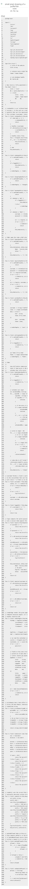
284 (3, 573)
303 (3, 610)
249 (3, 505)
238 (3, 483)
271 (3, 548)
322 (3, 648)
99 (2, 212)
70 (2, 155)
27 (2, 71)
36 (2, 89)
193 (3, 396)
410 (3, 820)
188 (3, 386)
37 (2, 91)
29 (2, 75)
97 (2, 208)
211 (2, 431)
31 (2, 79)
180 (3, 370)
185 (3, 380)
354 (3, 710)
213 (3, 435)
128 (3, 268)
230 (3, 468)
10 (2, 38)
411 (2, 821)
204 (3, 417)
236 (3, 480)
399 (3, 798)
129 (3, 270)
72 (2, 159)
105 (3, 223)
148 (3, 308)
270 (3, 546)
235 (3, 478)
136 (3, 284)
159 (3, 329)
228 (3, 464)
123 (3, 259)
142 (3, 296)
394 (3, 788)
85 (2, 184)
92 (2, 198)
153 (3, 317)
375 (3, 751)
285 (3, 575)
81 (2, 177)
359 (3, 720)
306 (3, 616)
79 (2, 173)
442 (3, 882)
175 (3, 360)
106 (3, 225)
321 (3, 646)
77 (2, 169)
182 (3, 374)
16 (2, 50)
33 (2, 83)
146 (3, 304)
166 (3, 343)
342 (3, 687)
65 (2, 145)
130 (3, 272)
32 (2, 81)
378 (3, 757)
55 (2, 126)
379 (3, 759)
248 (3, 503)
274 (3, 554)
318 (3, 640)
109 (3, 231)
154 (3, 319)
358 (3, 718)
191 (2, 392)
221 (3, 450)
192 (3, 394)
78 (2, 171)
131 (2, 274)
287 (3, 579)
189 (3, 388)
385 (3, 771)
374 (3, 749)
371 (3, 743)
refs (11, 11)
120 (3, 253)
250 (3, 507)
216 (3, 440)
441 (3, 880)
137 (3, 286)
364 (3, 730)
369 (3, 739)
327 (3, 657)
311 (2, 626)
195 (3, 399)
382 (3, 765)
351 (3, 704)
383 (3, 767)
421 (3, 841)
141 (2, 294)
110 (2, 233)
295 (3, 595)
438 (3, 874)
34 (2, 85)
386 (3, 773)
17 (2, 52)
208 (3, 425)
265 (3, 536)
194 (3, 397)
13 (2, 44)
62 (2, 139)
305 (3, 614)
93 (2, 200)
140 (3, 292)
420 (3, 839)
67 (2, 149)
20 (2, 57)
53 (2, 122)
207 (3, 423)
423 (3, 845)
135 (3, 282)
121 (2, 255)
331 (3, 665)
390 (3, 780)
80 (2, 175)
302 (3, 608)
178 (3, 366)
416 (3, 831)
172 (3, 354)
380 (3, 761)
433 (3, 864)
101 (2, 216)
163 (3, 337)
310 (3, 624)
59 (2, 134)
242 (3, 491)
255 (3, 517)
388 (3, 777)
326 (3, 655)
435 (3, 868)
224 (3, 456)
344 (3, 691)
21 (2, 59)
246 (3, 499)
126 (3, 265)
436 (3, 870)
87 (2, 188)
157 (3, 325)
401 (3, 802)
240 (3, 487)
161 (2, 333)
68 (2, 151)
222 (3, 452)
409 (3, 818)
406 (3, 812)
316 (3, 636)
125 (3, 263)
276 (3, 558)
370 (3, 741)
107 (3, 227)
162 (3, 335)
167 (3, 345)
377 (3, 755)
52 (2, 120)
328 (3, 659)
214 (3, 437)
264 (3, 534)
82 (2, 179)
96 (2, 206)
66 (2, 147)
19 (2, 55)
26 (2, 69)
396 (3, 792)
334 (3, 671)
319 (3, 642)
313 (3, 630)
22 (2, 61)
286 (3, 577)
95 (2, 204)
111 (2, 235)
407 (3, 814)
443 (3, 884)
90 (2, 194)
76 (2, 167)
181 (2, 372)
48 (2, 112)
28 (2, 73)
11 (2, 40)
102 (3, 218)
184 (3, 378)
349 (3, 700)
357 (3, 716)
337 (3, 677)
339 (3, 681)
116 (2, 245)
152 (3, 315)
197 (3, 403)
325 (3, 653)
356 (3, 714)
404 (3, 808)
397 (3, 794)
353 (3, 708)
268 (3, 542)
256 (3, 519)
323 (3, 650)
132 (3, 276)
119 (2, 251)
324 (3, 651)
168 (3, 347)
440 (3, 878)
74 (2, 163)
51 (2, 118)
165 (3, 341)
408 (3, 816)
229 (3, 466)
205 (3, 419)
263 (3, 532)
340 (3, 683)
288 (3, 581)
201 (3, 411)
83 (2, 180)
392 (3, 784)
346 (3, 694)
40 (2, 97)
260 (3, 526)
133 (3, 278)
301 (3, 607)
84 (2, 182)
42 (2, 100)
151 (2, 313)
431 (3, 861)
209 (3, 427)
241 (3, 489)
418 (3, 835)
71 (2, 157)
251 (3, 509)
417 (3, 833)
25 (2, 67)
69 (2, 153)
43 (2, 102)
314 (3, 632)
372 (3, 745)
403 (3, 806)
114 (2, 241)
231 (3, 470)
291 (3, 587)
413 (3, 825)
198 (3, 405)
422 (3, 843)
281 (3, 567)
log (17, 11)
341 (3, 685)
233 (3, 474)
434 (3, 866)
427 (3, 853)
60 (2, 136)
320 (3, 644)
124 (3, 261)
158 (3, 327)
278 (3, 562)
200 (3, 409)
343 (3, 689)
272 (3, 550)
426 (3, 851)
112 (2, 237)
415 (3, 829)
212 (3, 433)
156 (3, 323)
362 (3, 726)
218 (3, 444)
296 (3, 597)
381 (3, 763)
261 (3, 528)
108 (3, 229)
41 (2, 98)
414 (3, 827)
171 (2, 353)
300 (3, 605)
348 (3, 698)
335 (3, 673)
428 (3, 855)
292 (3, 589)
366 (3, 734)
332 (3, 667)
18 (2, 54)
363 (3, 728)
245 (3, 497)
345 (3, 693)
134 (3, 280)
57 (2, 130)
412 (3, 823)
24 (2, 65)
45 (2, 106)
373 (3, 747)
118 (2, 249)
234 (3, 476)
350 (3, 702)
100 (3, 214)
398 (3, 796)
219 (3, 446)
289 (3, 583)
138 (3, 288)
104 (3, 222)
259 (3, 524)
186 (3, 382)
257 (3, 521)
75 (2, 165)
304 (3, 612)
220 (3, 448)
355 (3, 712)
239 (3, 485)
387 (3, 775)
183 (3, 376)
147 (3, 306)
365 (3, 732)
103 (3, 220)
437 (3, 872)
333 (3, 669)
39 (2, 95)
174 (3, 358)
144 (3, 300)
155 (3, 321)
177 (3, 364)
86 (2, 186)
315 (3, 634)
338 (3, 679)
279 (3, 564)
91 (2, 196)
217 (3, 442)
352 (3, 706)
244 (3, 495)
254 (3, 515)
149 (3, 309)
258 (3, 522)
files (14, 11)
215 (3, 438)
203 (3, 415)
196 (3, 401)
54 (2, 124)
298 (3, 601)
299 (3, 603)
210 (3, 429)
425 (3, 849)
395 (3, 790)
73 (2, 161)
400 (3, 800)
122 (3, 257)
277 (3, 560)
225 (3, 458)
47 (2, 110)
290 (3, 585)
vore (14, 8)
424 (3, 847)
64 (2, 143)
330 (3, 663)
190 (3, 390)
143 (3, 298)
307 (3, 618)
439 (3, 876)
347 (3, 696)
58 (2, 132)
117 (2, 247)
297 (3, 599)
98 (2, 210)
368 (3, 737)
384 (3, 769)
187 (3, 384)
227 (3, 462)
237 (3, 481)
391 (3, 782)
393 (3, 786)
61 (2, 138)
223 (3, 454)
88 (2, 190)
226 (3, 460)
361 (3, 724)
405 (3, 810)
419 (3, 837)
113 (2, 239)
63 (2, 141)
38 (2, 93)
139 (3, 290)
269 (3, 544)
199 (3, 407)
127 (3, 266)
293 (3, 591)
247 (3, 501)
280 (3, 565)
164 (3, 339)
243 (3, 493)
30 (2, 77)
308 (3, 620)
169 (3, 349)
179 (3, 368)
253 (3, 513)
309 (3, 622)
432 (3, 862)
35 (2, 87)
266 (3, 538)
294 (3, 593)
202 (3, 413)
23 (2, 63)
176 (3, 362)
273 (3, 552)
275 (3, 556)
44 (2, 104)
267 (3, 540)
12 (2, 42)
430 (3, 859)
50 (2, 116)
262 (3, 530)
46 (2, 108)
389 (3, 779)
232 (3, 472)
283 (3, 571)
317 (3, 638)
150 (3, 311)
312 (3, 628)
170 (3, 351)
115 (2, 243)
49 (2, 114)
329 (3, 661)
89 (2, 192)
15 (2, 48)
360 (3, 722)
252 (3, 511)
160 (3, 331)
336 (3, 675)
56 (2, 128)
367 (3, 736)
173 (3, 356)
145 (3, 302)
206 (3, 421)
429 (3, 857)
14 (2, 46)
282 (3, 569)
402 (3, 804)
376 (3, 753)
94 (2, 202)
